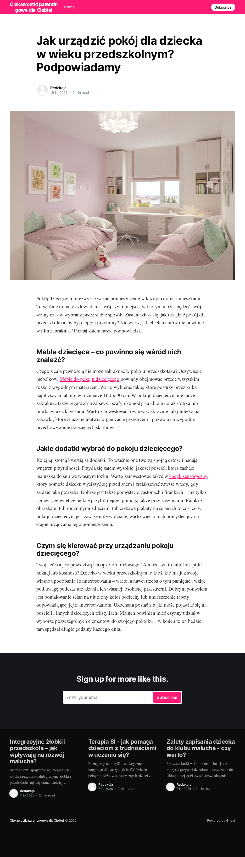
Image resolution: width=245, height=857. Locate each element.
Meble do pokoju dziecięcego (89, 379)
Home (69, 7)
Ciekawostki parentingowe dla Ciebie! (37, 820)
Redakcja (58, 87)
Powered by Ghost (221, 820)
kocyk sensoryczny (188, 476)
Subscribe (223, 7)
